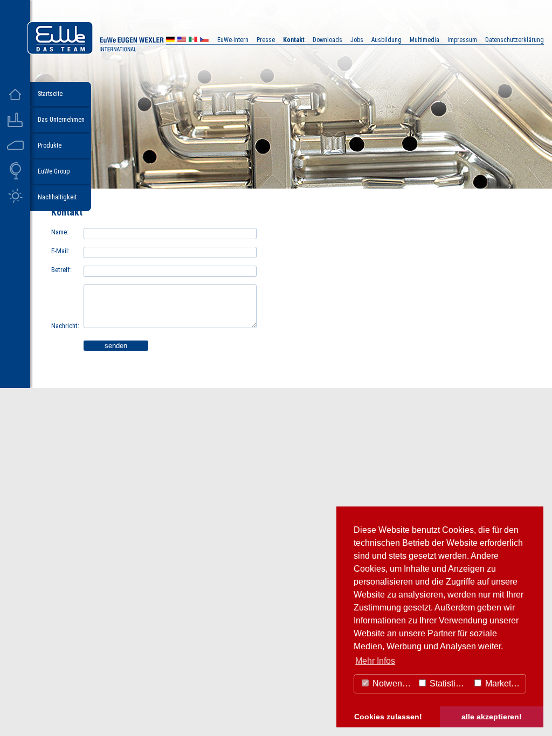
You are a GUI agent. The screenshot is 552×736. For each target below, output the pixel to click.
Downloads (327, 40)
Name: (59, 232)
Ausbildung (386, 40)
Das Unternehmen (61, 119)
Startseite (50, 94)
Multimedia (424, 40)
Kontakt (294, 40)
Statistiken (448, 683)
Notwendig (392, 683)
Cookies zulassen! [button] (388, 716)
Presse (266, 40)
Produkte (49, 145)
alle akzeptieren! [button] (491, 716)
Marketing (503, 683)
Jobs (356, 40)
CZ (204, 41)
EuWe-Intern (233, 40)
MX (193, 41)
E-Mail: (60, 251)
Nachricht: (65, 326)
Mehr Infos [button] (375, 660)
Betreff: (61, 270)
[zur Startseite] (126, 51)
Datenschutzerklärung (514, 40)
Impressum (462, 40)
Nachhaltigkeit (57, 197)
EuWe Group (54, 171)
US (181, 41)
